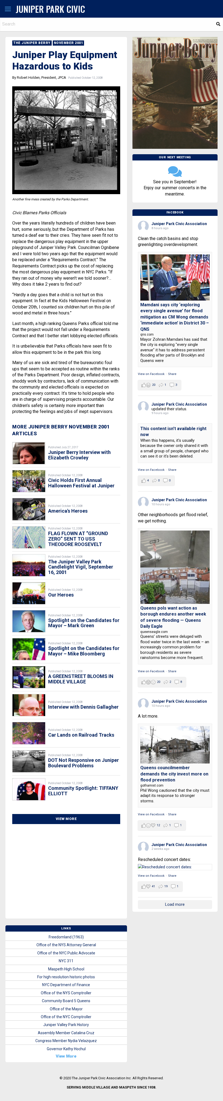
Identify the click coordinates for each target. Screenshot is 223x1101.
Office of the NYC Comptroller (66, 1017)
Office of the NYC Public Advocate (66, 953)
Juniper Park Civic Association (179, 224)
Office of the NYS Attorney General (66, 945)
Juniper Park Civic (50, 8)
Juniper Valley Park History (66, 1025)
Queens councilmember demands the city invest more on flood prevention (174, 774)
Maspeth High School (66, 969)
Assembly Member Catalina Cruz (66, 1033)
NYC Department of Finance (66, 985)
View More (66, 819)
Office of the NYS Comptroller (66, 993)
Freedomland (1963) (66, 937)
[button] (8, 9)
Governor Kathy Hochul (66, 1049)
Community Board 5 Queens (66, 1001)
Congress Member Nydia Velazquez (66, 1041)
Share (172, 374)
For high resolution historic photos (66, 977)
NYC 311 (66, 961)
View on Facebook (151, 374)
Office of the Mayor (66, 1009)
